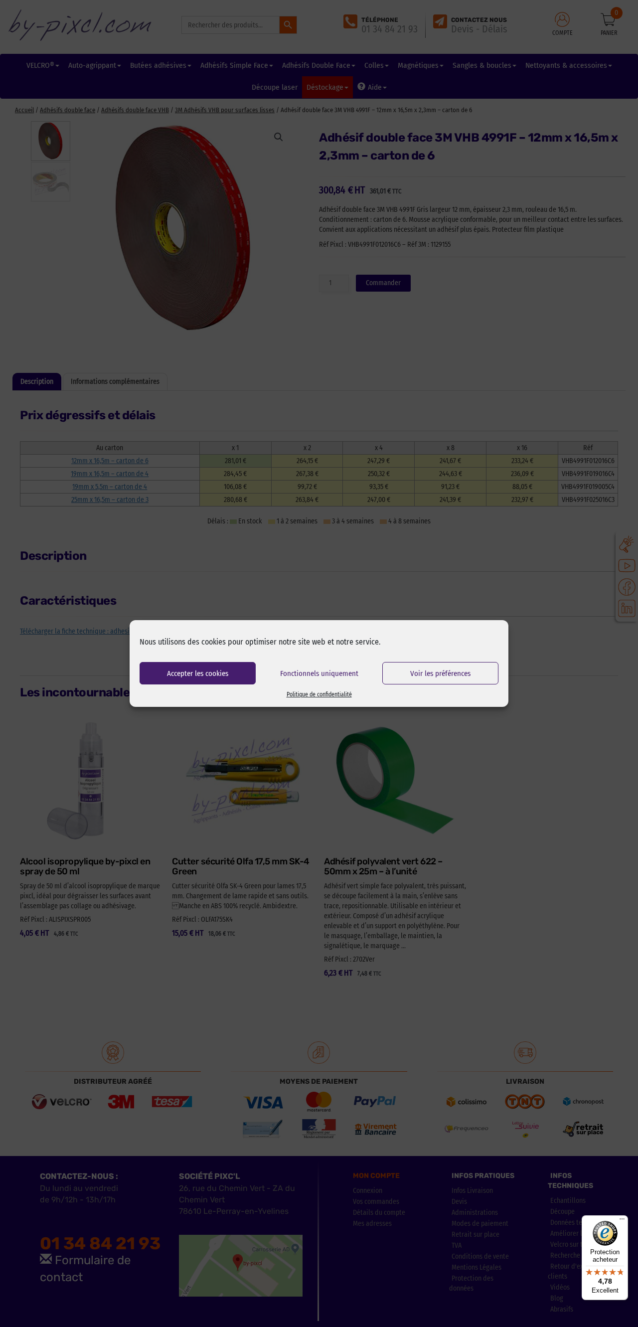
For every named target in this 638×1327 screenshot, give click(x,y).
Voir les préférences (440, 673)
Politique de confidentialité (319, 694)
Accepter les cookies (197, 673)
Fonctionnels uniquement (319, 673)
